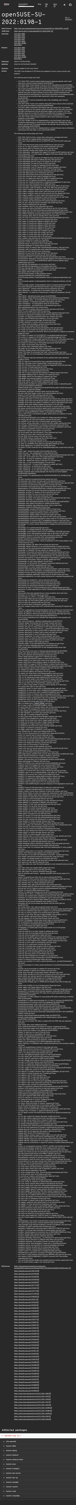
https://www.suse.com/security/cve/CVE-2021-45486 (32, 1411)
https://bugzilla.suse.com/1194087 (25, 1334)
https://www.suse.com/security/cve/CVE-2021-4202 (31, 1405)
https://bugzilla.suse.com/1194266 (25, 1339)
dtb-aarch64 (10, 1442)
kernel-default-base (14, 1460)
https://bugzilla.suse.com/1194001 (25, 1328)
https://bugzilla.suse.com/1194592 (25, 1382)
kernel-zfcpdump (12, 1496)
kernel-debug (11, 1451)
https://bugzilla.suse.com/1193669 (25, 1317)
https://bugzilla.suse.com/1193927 (25, 1325)
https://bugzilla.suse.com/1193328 (25, 1311)
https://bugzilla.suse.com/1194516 (25, 1348)
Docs (55, 4)
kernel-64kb (10, 1446)
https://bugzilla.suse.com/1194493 (25, 1345)
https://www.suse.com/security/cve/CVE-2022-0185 (31, 1416)
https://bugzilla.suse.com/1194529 (25, 1357)
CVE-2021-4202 (19, 41)
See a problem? (68, 19)
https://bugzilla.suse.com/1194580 (25, 1362)
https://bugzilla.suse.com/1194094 (25, 1337)
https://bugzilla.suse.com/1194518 (25, 1354)
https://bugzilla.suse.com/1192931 (25, 1305)
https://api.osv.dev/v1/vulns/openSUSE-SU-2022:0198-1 (32, 31)
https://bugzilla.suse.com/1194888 (25, 1385)
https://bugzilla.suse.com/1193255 (25, 1308)
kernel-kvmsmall (12, 1469)
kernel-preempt (12, 1482)
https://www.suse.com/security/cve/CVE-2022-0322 (31, 1419)
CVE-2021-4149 (19, 38)
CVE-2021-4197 (19, 40)
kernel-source (11, 1487)
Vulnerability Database (23, 5)
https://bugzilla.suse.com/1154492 (25, 1280)
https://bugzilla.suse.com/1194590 (25, 1377)
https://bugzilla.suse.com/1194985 (25, 1391)
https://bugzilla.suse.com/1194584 (25, 1365)
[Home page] (6, 5)
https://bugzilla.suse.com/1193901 (25, 1322)
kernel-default (12, 1455)
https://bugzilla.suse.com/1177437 (25, 1294)
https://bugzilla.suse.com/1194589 (25, 1374)
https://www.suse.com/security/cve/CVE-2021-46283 (32, 1414)
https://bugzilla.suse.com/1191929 (25, 1302)
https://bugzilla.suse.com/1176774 (25, 1291)
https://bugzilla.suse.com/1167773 (25, 1285)
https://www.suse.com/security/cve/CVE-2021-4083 (31, 1394)
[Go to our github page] (70, 5)
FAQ (46, 4)
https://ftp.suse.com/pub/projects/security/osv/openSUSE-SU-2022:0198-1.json (40, 29)
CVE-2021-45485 (20, 43)
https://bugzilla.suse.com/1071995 (25, 1274)
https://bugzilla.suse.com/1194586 (25, 1368)
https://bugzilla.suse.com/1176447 (25, 1288)
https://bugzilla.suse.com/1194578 (25, 1359)
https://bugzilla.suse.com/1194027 (25, 1331)
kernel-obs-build (12, 1473)
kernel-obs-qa (11, 1478)
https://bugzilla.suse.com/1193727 (25, 1320)
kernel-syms (10, 1491)
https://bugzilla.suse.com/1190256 (25, 1297)
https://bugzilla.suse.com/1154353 (25, 1277)
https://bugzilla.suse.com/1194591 (25, 1379)
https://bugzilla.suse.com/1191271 (25, 1300)
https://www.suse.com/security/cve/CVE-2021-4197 (31, 1402)
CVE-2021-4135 (19, 36)
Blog (39, 4)
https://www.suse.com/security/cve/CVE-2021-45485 (32, 1408)
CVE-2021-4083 (19, 34)
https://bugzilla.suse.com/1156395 (25, 1282)
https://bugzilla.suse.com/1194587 (25, 1371)
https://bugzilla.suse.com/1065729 (25, 1271)
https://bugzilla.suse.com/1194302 (25, 1342)
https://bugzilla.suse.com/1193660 (25, 1314)
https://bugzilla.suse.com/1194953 (25, 1388)
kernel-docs (10, 1464)
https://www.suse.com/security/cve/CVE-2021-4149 (31, 1399)
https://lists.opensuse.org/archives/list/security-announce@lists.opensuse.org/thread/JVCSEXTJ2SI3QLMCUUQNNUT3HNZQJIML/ (41, 1267)
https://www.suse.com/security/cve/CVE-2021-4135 (31, 1397)
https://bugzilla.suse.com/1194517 (25, 1351)
